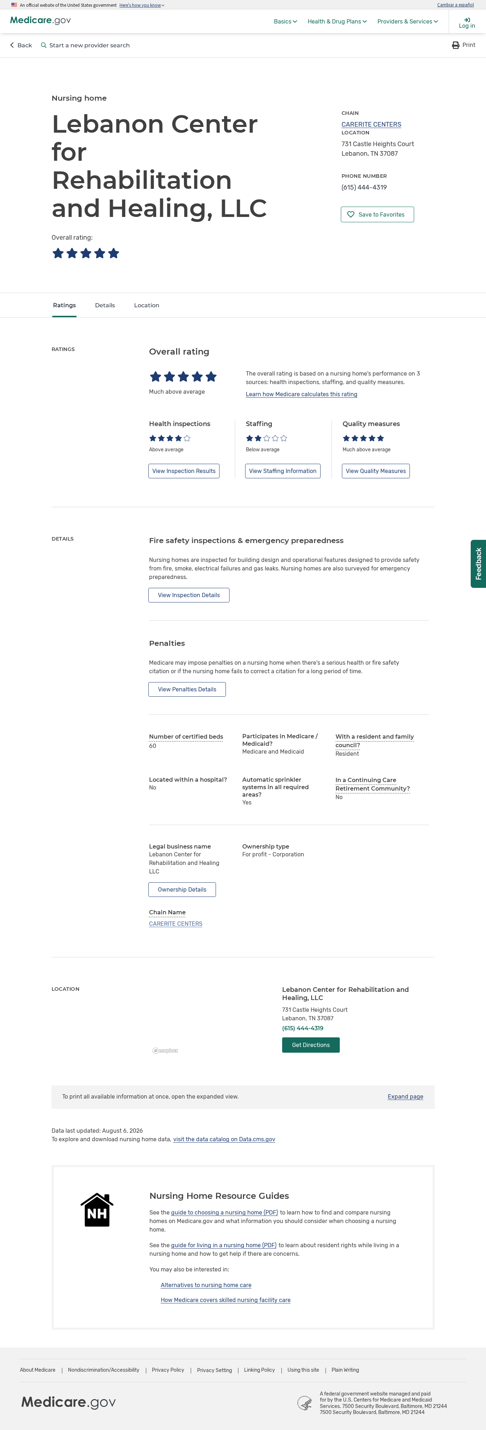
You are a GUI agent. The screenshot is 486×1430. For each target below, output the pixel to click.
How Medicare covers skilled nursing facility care (226, 1300)
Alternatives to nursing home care (206, 1285)
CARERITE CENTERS (371, 124)
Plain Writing (345, 1370)
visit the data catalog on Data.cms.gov (224, 1139)
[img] (85, 253)
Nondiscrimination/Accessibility (103, 1370)
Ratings (64, 305)
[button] (463, 45)
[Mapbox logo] (167, 1051)
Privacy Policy (168, 1370)
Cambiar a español (455, 4)
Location (146, 305)
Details (105, 305)
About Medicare (38, 1370)
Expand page (405, 1096)
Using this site (303, 1370)
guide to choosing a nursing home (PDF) (224, 1212)
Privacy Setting (214, 1370)
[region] (210, 1021)
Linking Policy (259, 1370)
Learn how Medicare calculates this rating (302, 394)
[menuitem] (285, 21)
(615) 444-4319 (364, 187)
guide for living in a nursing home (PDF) (223, 1245)
